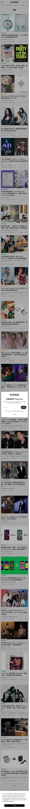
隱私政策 (21, 411)
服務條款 (17, 411)
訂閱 (24, 407)
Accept (14, 805)
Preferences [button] (11, 801)
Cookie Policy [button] (6, 799)
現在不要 (14, 414)
